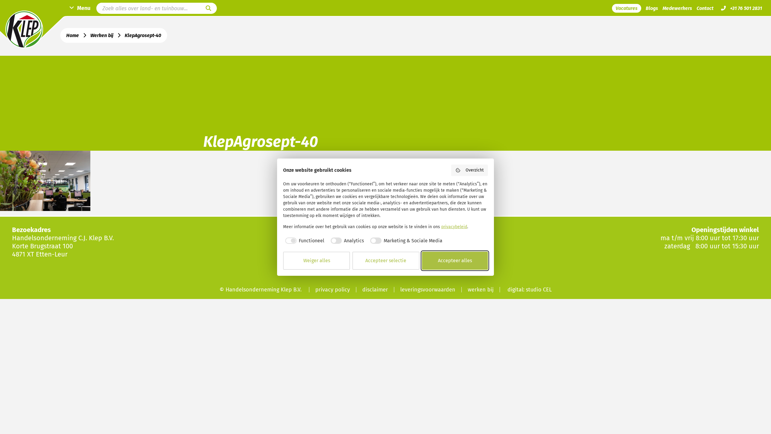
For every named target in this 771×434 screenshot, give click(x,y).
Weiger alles (316, 260)
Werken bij (101, 35)
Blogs (652, 8)
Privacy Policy (332, 289)
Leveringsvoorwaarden (427, 289)
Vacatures (627, 8)
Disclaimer (375, 289)
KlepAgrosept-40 (143, 35)
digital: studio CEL (529, 289)
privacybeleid (454, 226)
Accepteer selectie (385, 260)
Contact (705, 8)
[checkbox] (303, 240)
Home (72, 35)
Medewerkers (677, 8)
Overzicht (475, 170)
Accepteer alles (455, 260)
